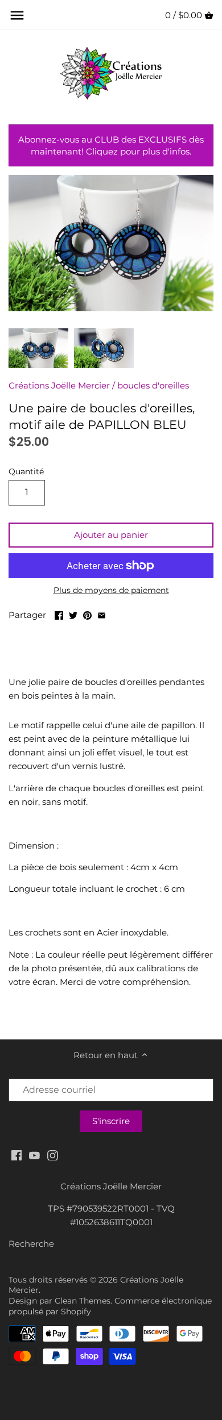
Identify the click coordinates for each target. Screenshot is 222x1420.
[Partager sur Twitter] (73, 613)
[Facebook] (16, 1154)
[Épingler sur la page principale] (87, 613)
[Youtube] (34, 1154)
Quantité (26, 471)
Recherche (31, 1243)
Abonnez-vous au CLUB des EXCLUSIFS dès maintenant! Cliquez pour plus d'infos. (111, 145)
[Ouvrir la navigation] (17, 15)
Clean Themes (82, 1300)
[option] (38, 348)
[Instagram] (52, 1154)
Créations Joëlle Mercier (59, 385)
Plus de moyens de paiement (111, 590)
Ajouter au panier (111, 534)
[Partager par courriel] (101, 613)
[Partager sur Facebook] (59, 613)
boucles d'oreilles (153, 385)
